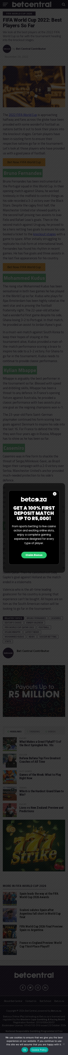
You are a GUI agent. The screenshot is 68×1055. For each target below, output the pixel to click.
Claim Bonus (34, 555)
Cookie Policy (39, 1049)
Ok (24, 1049)
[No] (63, 1044)
